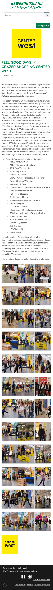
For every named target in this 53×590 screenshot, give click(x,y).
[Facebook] (23, 576)
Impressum (45, 585)
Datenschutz (20, 585)
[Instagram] (30, 576)
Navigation (43, 25)
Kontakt (30, 585)
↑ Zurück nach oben (41, 579)
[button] (4, 585)
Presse (37, 585)
